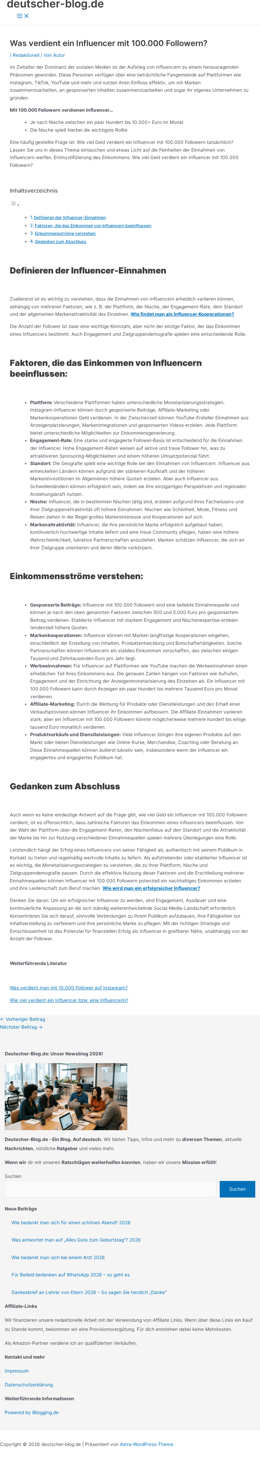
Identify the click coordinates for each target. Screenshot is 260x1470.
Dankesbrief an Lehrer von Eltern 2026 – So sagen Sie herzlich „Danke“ (89, 1292)
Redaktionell (26, 55)
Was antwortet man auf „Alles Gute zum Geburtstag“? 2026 (76, 1240)
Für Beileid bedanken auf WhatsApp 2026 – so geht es (71, 1274)
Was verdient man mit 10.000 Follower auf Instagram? (69, 987)
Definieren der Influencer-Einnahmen (70, 217)
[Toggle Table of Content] (15, 205)
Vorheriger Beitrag (22, 1019)
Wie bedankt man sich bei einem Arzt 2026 (58, 1257)
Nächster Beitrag (21, 1027)
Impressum (17, 1371)
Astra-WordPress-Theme (146, 1444)
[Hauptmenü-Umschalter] (23, 16)
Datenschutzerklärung (29, 1384)
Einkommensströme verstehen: (65, 233)
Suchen (13, 1176)
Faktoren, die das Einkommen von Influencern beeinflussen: (93, 225)
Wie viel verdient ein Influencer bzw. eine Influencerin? (69, 1000)
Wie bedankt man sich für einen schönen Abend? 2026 (71, 1222)
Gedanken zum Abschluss (60, 241)
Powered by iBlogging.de (32, 1412)
